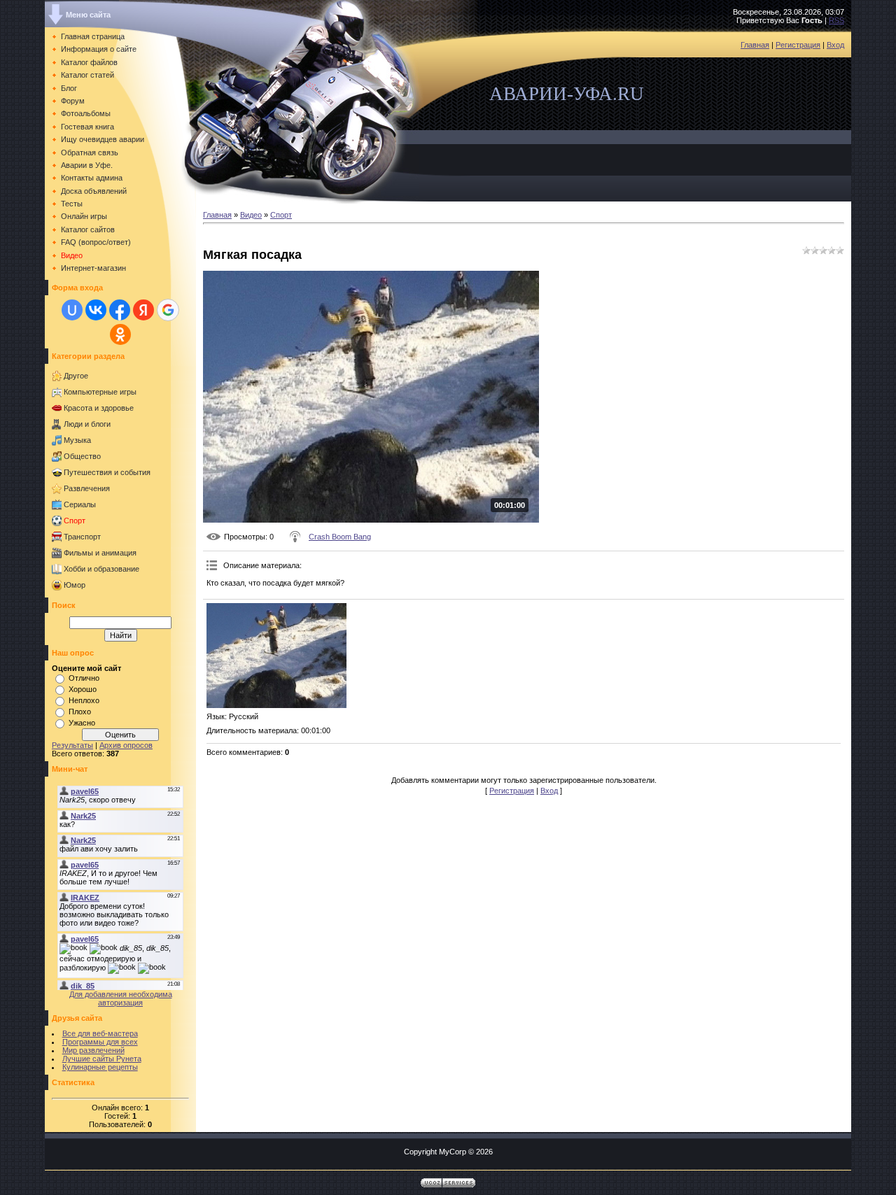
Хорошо (83, 689)
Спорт (74, 520)
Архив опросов (126, 745)
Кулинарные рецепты (100, 1067)
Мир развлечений (93, 1050)
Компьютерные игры (100, 392)
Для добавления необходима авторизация (120, 998)
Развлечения (87, 488)
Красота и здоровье (99, 408)
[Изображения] (276, 655)
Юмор (74, 585)
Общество (82, 456)
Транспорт (82, 536)
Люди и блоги (87, 424)
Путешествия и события (107, 472)
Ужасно (82, 723)
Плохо (80, 711)
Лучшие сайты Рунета (101, 1058)
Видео (251, 215)
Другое (76, 376)
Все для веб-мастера (100, 1033)
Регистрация (798, 45)
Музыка (77, 440)
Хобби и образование (101, 569)
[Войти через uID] (72, 309)
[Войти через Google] (168, 310)
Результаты (72, 745)
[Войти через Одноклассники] (120, 334)
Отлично (84, 678)
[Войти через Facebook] (119, 309)
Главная (755, 45)
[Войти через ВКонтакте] (95, 309)
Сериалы (80, 504)
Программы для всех (100, 1042)
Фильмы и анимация (100, 553)
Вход (835, 45)
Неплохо (84, 700)
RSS (836, 20)
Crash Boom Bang (340, 536)
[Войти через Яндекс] (143, 309)
